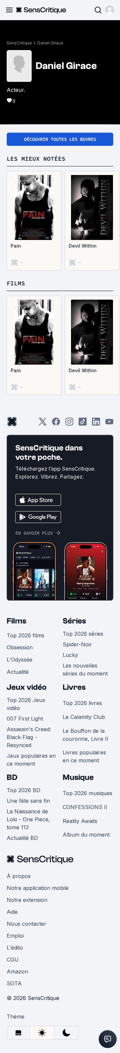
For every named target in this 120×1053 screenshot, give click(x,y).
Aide (12, 911)
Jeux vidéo (27, 687)
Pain (16, 246)
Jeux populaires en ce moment (31, 759)
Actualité (18, 672)
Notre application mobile (38, 888)
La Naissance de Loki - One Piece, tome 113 (28, 819)
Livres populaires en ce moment (84, 756)
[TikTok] (83, 424)
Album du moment (86, 834)
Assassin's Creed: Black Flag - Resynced (29, 737)
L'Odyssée (19, 659)
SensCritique (19, 42)
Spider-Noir (77, 644)
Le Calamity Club (84, 717)
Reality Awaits (80, 821)
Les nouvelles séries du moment (85, 669)
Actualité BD (22, 838)
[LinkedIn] (96, 424)
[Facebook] (56, 424)
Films (16, 620)
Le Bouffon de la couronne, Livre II (85, 735)
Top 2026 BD (23, 790)
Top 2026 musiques (87, 793)
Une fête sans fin (28, 800)
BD (12, 777)
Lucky (70, 655)
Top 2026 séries (83, 633)
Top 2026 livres (82, 703)
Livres (74, 687)
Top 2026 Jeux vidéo (26, 704)
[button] (110, 10)
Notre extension (27, 900)
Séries (74, 620)
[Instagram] (69, 424)
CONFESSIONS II (85, 807)
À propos (19, 876)
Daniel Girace (50, 42)
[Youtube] (109, 424)
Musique (78, 777)
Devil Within (83, 246)
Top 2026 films (25, 635)
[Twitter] (43, 424)
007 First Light (25, 718)
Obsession (20, 647)
